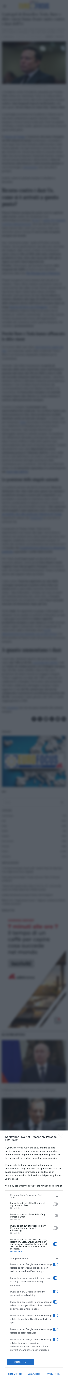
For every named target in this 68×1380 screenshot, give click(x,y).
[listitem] (34, 1196)
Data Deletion (15, 1373)
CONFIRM (20, 1362)
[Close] (61, 1137)
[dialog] (34, 1255)
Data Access (34, 1373)
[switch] (55, 1204)
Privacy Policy (53, 1373)
